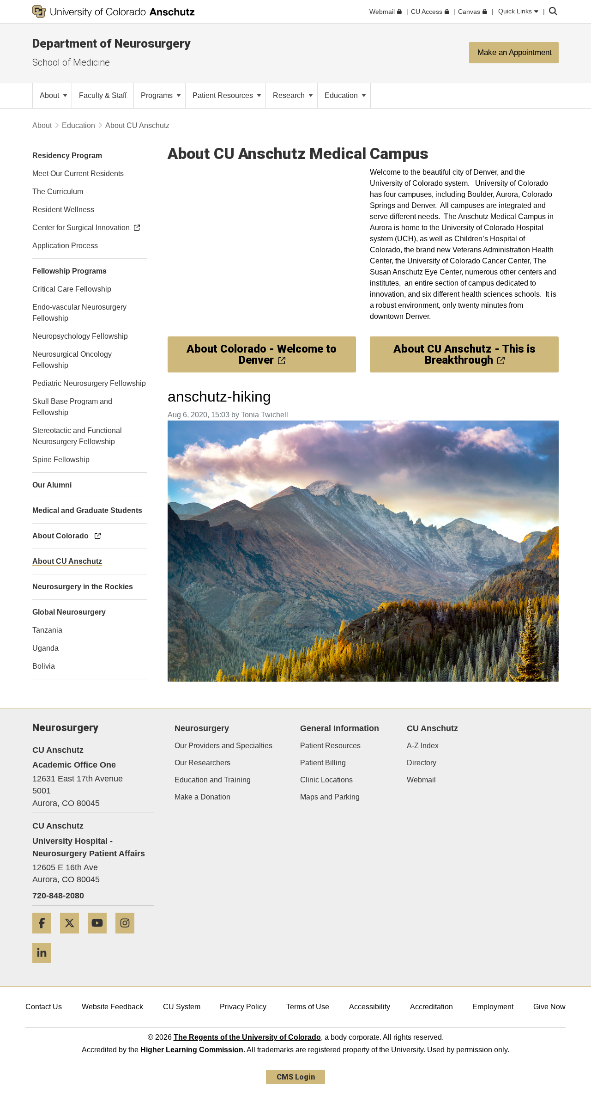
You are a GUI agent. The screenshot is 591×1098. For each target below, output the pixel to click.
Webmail (421, 780)
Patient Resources (224, 95)
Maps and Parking (330, 797)
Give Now (549, 1007)
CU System (181, 1007)
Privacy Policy (243, 1007)
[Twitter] (73, 937)
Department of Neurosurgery (111, 43)
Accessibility (369, 1007)
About (50, 95)
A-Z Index (423, 746)
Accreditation (431, 1007)
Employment (492, 1007)
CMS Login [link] (296, 1077)
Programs (158, 95)
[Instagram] (128, 937)
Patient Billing (323, 763)
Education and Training (213, 780)
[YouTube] (101, 937)
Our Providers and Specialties (223, 746)
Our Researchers (202, 763)
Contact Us (43, 1007)
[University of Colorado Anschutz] (113, 11)
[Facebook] (45, 937)
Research (290, 95)
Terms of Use (307, 1007)
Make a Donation (202, 797)
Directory (421, 763)
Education (342, 95)
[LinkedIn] (45, 966)
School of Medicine (71, 62)
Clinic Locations (326, 780)
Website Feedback (112, 1007)
